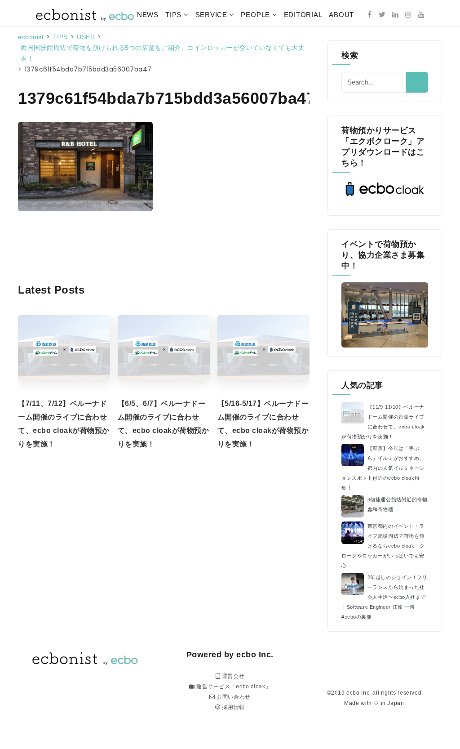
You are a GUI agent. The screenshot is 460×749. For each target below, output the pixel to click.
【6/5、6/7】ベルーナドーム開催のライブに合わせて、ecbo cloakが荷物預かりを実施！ (163, 424)
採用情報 (233, 707)
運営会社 (232, 676)
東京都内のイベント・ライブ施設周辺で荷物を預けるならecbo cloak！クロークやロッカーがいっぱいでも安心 (383, 545)
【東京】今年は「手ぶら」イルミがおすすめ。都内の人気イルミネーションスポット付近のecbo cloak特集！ (383, 468)
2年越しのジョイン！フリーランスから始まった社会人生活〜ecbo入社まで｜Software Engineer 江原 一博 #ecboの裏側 (384, 597)
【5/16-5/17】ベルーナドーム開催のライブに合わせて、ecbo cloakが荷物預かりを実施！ (263, 424)
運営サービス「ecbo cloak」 (233, 686)
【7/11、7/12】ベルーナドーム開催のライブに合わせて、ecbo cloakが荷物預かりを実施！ (64, 424)
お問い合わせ (233, 697)
